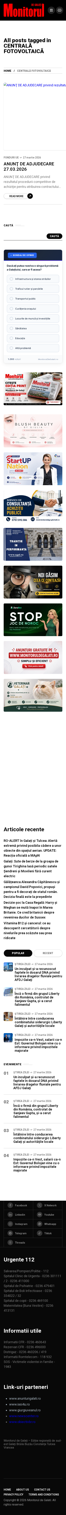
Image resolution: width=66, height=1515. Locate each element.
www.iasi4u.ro (19, 1404)
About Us (22, 1489)
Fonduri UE (11, 157)
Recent (48, 953)
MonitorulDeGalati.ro (48, 359)
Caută (54, 236)
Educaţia (20, 338)
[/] (51, 10)
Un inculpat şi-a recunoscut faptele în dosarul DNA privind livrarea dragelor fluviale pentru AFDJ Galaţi (38, 974)
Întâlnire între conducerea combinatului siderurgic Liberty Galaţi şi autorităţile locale (38, 1022)
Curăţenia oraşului (25, 308)
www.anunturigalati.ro (25, 1398)
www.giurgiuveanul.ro (25, 1410)
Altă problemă (23, 348)
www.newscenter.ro (23, 1416)
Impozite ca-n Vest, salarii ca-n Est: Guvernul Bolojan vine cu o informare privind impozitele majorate (38, 1045)
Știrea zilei (22, 964)
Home (7, 70)
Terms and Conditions (43, 1494)
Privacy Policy (13, 1494)
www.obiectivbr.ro (22, 1422)
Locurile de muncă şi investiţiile (32, 318)
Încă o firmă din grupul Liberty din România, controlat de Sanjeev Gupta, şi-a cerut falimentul (37, 999)
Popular (18, 953)
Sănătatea (21, 328)
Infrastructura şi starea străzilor (33, 278)
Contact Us (42, 1489)
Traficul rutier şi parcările (29, 288)
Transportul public (25, 298)
